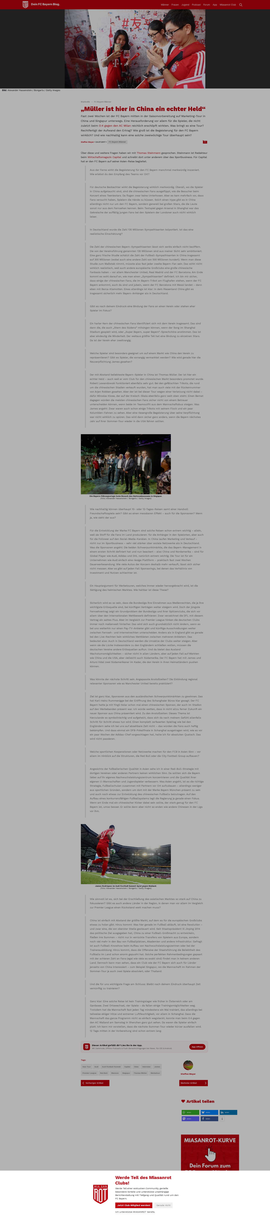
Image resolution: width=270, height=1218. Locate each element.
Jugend (185, 4)
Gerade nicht (163, 1205)
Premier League (89, 1073)
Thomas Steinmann (149, 152)
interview (146, 1067)
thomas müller (140, 1073)
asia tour (87, 1067)
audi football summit (111, 1067)
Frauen (175, 4)
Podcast (196, 4)
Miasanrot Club (228, 4)
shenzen (115, 1073)
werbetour (155, 1073)
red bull (103, 1073)
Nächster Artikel (189, 1083)
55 (205, 142)
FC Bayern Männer (102, 102)
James (157, 1067)
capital (127, 1067)
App (215, 4)
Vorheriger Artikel (94, 1083)
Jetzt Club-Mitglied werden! (133, 1205)
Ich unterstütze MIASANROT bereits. (135, 1212)
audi (96, 1067)
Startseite (85, 102)
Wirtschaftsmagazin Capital (104, 157)
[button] (190, 1112)
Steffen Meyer (87, 142)
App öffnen (197, 1047)
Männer (165, 4)
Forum (206, 4)
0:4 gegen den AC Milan (115, 125)
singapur (126, 1073)
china (136, 1067)
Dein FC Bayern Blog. (45, 4)
